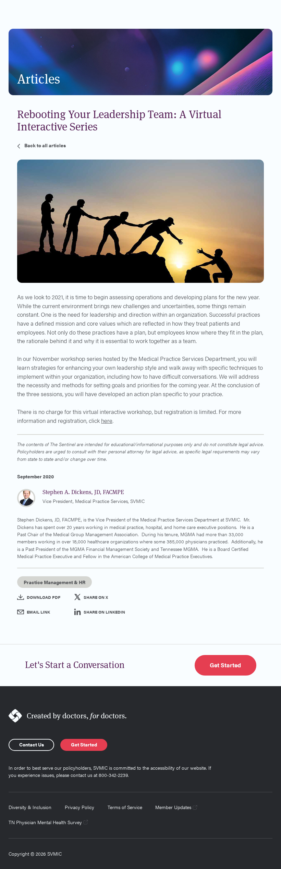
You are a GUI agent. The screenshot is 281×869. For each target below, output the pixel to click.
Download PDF (43, 597)
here (106, 420)
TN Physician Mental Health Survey (45, 822)
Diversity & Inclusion (30, 807)
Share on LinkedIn (104, 612)
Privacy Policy (79, 807)
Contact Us (31, 744)
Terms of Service (125, 807)
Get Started (225, 665)
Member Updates (173, 807)
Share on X (96, 597)
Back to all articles (45, 145)
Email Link (38, 612)
